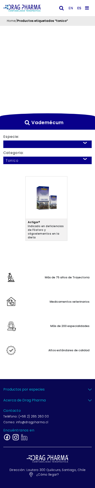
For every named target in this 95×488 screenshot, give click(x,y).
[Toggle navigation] (88, 8)
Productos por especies (24, 389)
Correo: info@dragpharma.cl (25, 422)
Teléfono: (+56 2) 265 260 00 (26, 416)
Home (11, 21)
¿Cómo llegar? (47, 475)
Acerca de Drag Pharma (24, 400)
